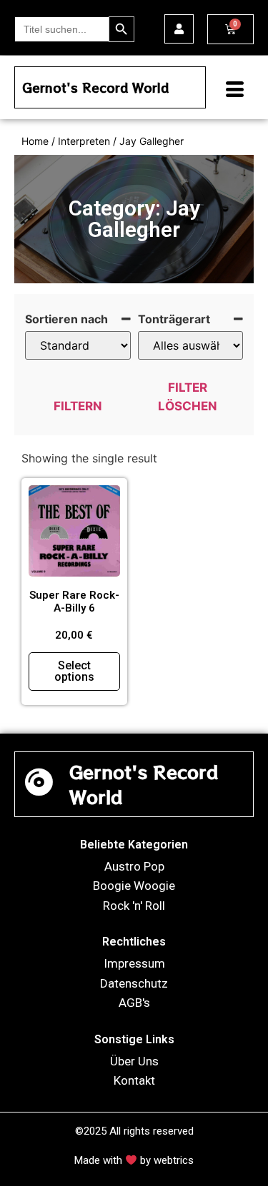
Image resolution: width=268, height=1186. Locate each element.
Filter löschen (187, 396)
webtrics (174, 1160)
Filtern (78, 406)
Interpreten (84, 141)
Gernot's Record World (95, 87)
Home (35, 141)
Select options (74, 671)
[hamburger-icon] (229, 91)
